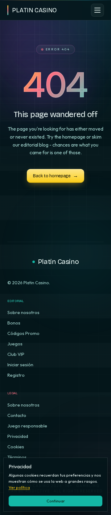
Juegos (15, 344)
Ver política (19, 487)
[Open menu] (97, 10)
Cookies (15, 447)
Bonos (13, 323)
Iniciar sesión (20, 365)
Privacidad (17, 436)
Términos (17, 457)
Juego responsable (27, 426)
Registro (16, 375)
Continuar (56, 500)
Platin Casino (58, 262)
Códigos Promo (23, 333)
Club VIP (15, 354)
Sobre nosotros (23, 312)
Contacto (16, 415)
